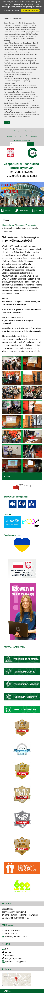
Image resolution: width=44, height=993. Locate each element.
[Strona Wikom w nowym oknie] (7, 991)
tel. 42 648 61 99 (12, 931)
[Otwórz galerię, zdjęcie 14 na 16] (32, 451)
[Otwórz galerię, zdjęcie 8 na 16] (32, 407)
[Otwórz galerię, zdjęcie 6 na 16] (32, 392)
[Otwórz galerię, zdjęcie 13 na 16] (11, 451)
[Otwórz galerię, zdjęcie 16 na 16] (32, 466)
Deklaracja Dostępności (15, 962)
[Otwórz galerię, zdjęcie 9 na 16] (11, 421)
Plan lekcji (39, 210)
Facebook (9, 955)
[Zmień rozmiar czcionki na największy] (26, 136)
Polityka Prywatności (14, 959)
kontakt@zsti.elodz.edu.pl (16, 936)
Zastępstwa (23, 210)
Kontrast (34, 136)
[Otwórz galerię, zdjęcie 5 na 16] (11, 392)
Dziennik (7, 210)
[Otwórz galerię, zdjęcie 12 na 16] (32, 436)
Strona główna (17, 130)
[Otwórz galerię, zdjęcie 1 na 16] (11, 363)
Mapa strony (28, 130)
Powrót (7, 476)
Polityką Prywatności (19, 4)
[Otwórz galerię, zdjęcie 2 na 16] (32, 363)
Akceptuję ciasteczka (30, 10)
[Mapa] (16, 979)
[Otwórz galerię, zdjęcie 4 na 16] (32, 377)
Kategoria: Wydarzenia (26, 225)
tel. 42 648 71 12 (12, 934)
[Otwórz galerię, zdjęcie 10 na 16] (32, 421)
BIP (6, 949)
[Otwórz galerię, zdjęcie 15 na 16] (11, 466)
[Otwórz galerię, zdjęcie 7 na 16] (11, 407)
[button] (41, 194)
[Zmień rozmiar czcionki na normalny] (15, 136)
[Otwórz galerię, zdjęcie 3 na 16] (11, 377)
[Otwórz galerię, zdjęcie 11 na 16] (11, 436)
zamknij (7, 123)
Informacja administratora (22, 140)
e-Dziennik (10, 952)
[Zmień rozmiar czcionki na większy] (21, 136)
